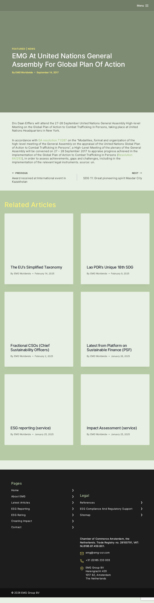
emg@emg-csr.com (98, 552)
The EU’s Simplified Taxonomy (36, 267)
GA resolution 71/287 (52, 140)
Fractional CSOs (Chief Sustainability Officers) (30, 347)
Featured (18, 48)
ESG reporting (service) (31, 428)
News (31, 48)
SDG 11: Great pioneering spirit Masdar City (112, 176)
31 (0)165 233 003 (98, 560)
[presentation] (39, 236)
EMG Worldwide (24, 72)
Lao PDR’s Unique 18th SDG (110, 267)
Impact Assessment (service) (112, 428)
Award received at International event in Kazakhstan (39, 178)
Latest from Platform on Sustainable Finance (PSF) (109, 347)
